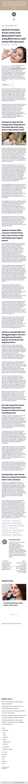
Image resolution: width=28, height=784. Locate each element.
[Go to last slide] (4, 598)
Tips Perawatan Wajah (7, 27)
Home (3, 728)
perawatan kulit (6, 532)
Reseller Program (8, 749)
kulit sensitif (21, 525)
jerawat (4, 525)
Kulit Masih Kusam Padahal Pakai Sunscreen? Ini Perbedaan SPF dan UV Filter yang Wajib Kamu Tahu (7, 565)
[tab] (12, 614)
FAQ (3, 759)
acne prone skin (6, 520)
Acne (4, 732)
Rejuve (5, 739)
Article (3, 757)
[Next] (24, 598)
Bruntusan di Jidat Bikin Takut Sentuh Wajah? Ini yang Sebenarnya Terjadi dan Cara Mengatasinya (13, 722)
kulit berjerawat (12, 525)
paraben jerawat (6, 530)
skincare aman (16, 532)
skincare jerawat (6, 535)
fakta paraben (6, 523)
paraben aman (13, 528)
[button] (14, 19)
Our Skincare (5, 747)
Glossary (4, 754)
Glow (4, 735)
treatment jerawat (17, 535)
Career (4, 763)
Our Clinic (4, 752)
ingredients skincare (17, 523)
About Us (4, 761)
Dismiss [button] (14, 8)
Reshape (5, 737)
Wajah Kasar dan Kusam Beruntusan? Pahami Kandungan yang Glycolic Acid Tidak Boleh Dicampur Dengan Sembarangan (20, 566)
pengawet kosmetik (18, 530)
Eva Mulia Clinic (6, 44)
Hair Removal (6, 742)
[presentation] (14, 592)
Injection (5, 744)
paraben (4, 528)
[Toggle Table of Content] (11, 85)
